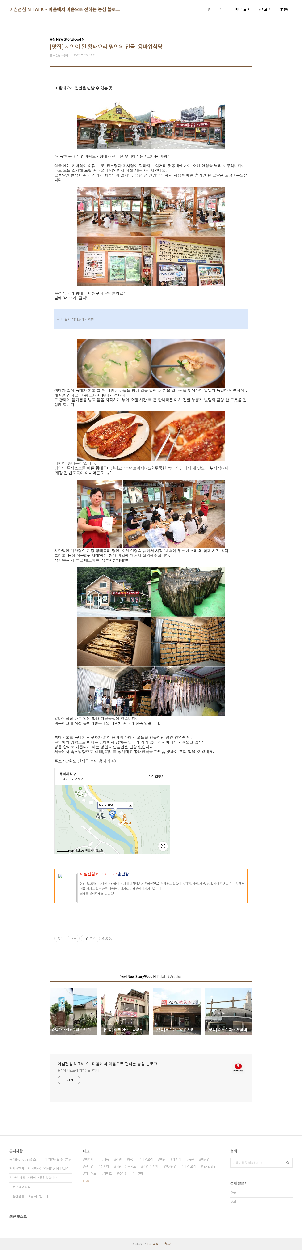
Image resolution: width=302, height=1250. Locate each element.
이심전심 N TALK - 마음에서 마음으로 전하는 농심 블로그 (64, 9)
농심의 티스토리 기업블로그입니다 (79, 1070)
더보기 (86, 1181)
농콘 (191, 1159)
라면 (119, 1159)
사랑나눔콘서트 (126, 1166)
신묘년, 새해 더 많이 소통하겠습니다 (33, 1178)
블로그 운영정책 (19, 1187)
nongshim (210, 1166)
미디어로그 (242, 9)
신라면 (89, 1166)
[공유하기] (68, 938)
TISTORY (152, 1244)
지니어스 (90, 1173)
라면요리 (147, 1159)
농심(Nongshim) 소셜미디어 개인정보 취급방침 (40, 1159)
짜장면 (205, 1159)
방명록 (283, 9)
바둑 (106, 1159)
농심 (131, 1159)
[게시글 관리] (74, 938)
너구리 (138, 1173)
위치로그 (264, 9)
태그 (223, 9)
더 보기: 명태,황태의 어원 (77, 319)
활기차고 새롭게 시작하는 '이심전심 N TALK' (38, 1168)
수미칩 (123, 1173)
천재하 (105, 1166)
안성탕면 (170, 1166)
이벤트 (107, 1173)
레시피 (177, 1159)
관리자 (167, 1244)
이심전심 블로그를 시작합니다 (28, 1196)
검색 (287, 1162)
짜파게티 (90, 1159)
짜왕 (163, 1159)
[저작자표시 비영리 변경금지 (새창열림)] (106, 938)
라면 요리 (190, 1166)
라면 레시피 (150, 1166)
